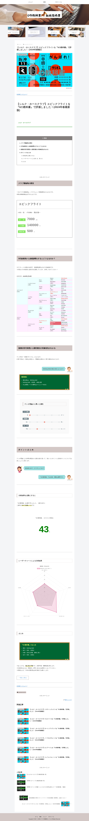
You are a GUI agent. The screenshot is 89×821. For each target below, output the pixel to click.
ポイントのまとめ (26, 152)
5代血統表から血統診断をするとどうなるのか (34, 146)
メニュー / (24, 94)
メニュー (45, 816)
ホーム (36, 816)
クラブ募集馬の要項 (26, 143)
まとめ (24, 161)
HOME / (19, 94)
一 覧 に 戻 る (22, 677)
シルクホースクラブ (22, 692)
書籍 (40, 816)
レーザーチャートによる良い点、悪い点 (32, 158)
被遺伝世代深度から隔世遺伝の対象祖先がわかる (34, 149)
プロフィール (51, 816)
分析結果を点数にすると (28, 155)
